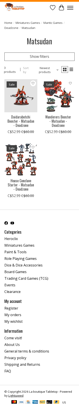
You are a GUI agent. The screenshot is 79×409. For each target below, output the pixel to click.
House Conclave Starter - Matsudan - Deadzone (21, 185)
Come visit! (13, 338)
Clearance (12, 291)
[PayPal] (42, 402)
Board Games (15, 271)
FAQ (7, 371)
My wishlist (13, 321)
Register (11, 308)
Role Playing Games (20, 258)
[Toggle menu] (70, 7)
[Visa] (21, 402)
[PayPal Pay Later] (56, 402)
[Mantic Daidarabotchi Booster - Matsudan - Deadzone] (20, 95)
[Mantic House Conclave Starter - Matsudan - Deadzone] (20, 159)
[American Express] (35, 402)
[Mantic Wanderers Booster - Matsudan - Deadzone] (58, 95)
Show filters (39, 56)
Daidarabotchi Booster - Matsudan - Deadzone (20, 121)
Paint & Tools (15, 252)
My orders (12, 314)
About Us (12, 344)
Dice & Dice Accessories (23, 265)
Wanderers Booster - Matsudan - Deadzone (58, 121)
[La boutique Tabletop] (15, 7)
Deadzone (11, 28)
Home (8, 23)
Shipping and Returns (22, 364)
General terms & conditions (26, 351)
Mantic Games (53, 23)
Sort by (26, 70)
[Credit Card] (28, 402)
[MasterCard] (14, 402)
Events (9, 285)
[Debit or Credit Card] (49, 402)
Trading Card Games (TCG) (26, 278)
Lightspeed (15, 396)
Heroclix (11, 238)
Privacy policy (15, 357)
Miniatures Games (28, 23)
